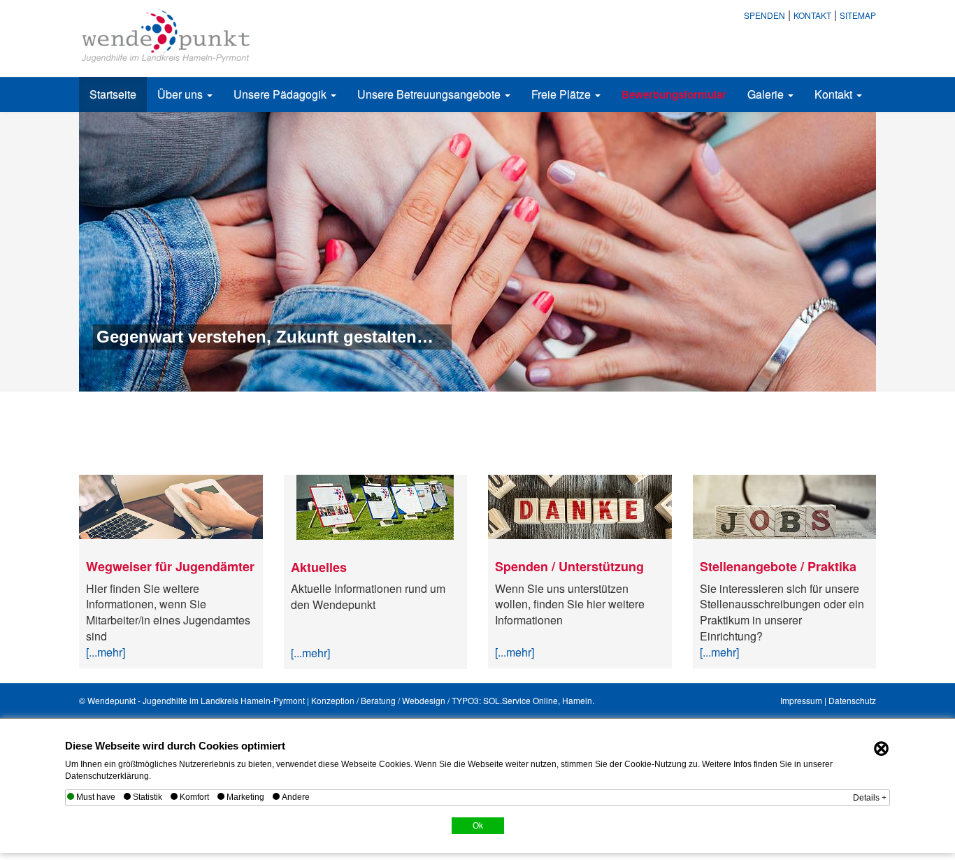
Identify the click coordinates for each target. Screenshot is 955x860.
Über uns (181, 94)
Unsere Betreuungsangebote (430, 94)
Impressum (801, 700)
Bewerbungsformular (674, 94)
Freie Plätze (562, 94)
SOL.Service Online (520, 700)
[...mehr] (105, 652)
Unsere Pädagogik (281, 94)
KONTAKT (812, 15)
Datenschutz (852, 700)
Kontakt (834, 94)
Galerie (767, 94)
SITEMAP (858, 15)
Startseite (112, 94)
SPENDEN (764, 15)
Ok (478, 826)
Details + (869, 798)
